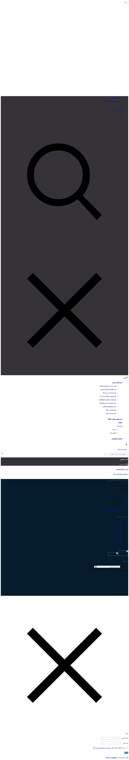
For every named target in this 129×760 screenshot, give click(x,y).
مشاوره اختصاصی (116, 438)
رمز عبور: (125, 743)
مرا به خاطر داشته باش (118, 748)
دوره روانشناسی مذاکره (109, 406)
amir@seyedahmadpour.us (111, 101)
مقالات (120, 422)
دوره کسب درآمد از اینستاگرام (107, 399)
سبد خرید (119, 539)
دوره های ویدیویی (117, 382)
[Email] (121, 573)
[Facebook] (121, 590)
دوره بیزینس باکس (111, 413)
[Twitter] (121, 587)
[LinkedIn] (121, 584)
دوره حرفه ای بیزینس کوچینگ (108, 403)
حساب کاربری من (116, 532)
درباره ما (119, 114)
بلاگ (121, 107)
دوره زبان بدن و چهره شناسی (107, 386)
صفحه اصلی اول (117, 522)
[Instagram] (121, 594)
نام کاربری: (124, 738)
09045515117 (116, 98)
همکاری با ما (118, 543)
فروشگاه (119, 546)
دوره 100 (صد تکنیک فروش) (108, 389)
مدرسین (114, 429)
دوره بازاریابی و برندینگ (109, 392)
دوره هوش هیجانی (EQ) (115, 419)
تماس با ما (119, 110)
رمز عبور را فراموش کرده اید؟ (102, 748)
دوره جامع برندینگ (111, 410)
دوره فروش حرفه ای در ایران (108, 396)
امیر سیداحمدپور (122, 469)
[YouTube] (121, 580)
